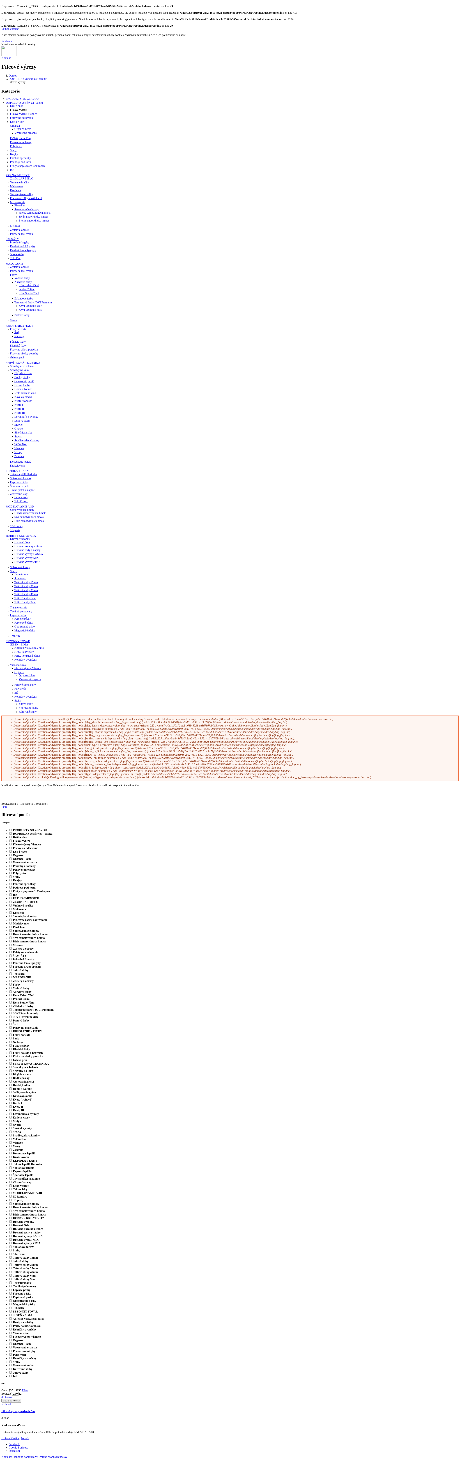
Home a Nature (23, 389)
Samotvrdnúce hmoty (26, 209)
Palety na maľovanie (21, 233)
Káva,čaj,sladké (23, 396)
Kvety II (19, 408)
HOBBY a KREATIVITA (21, 535)
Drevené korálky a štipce (28, 546)
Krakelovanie (17, 465)
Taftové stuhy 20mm (26, 586)
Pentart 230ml (26, 289)
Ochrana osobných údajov (52, 1456)
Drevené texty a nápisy (27, 550)
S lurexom (20, 578)
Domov (13, 75)
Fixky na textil (18, 329)
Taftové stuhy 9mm (25, 602)
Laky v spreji (21, 497)
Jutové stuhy (17, 254)
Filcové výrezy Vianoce (23, 113)
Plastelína (19, 205)
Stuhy (13, 150)
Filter (25, 1390)
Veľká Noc (20, 444)
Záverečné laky (18, 493)
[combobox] (20, 1393)
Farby (13, 274)
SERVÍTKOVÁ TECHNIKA (23, 362)
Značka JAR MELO (21, 178)
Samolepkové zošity (21, 194)
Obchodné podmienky (24, 1456)
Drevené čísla (22, 542)
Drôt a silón (16, 105)
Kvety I (18, 404)
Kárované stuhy (28, 711)
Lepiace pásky (18, 615)
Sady (17, 332)
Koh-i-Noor (17, 121)
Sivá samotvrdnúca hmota (33, 216)
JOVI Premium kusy (30, 309)
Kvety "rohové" (23, 400)
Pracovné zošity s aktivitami (26, 198)
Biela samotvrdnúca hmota (34, 220)
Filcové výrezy (18, 109)
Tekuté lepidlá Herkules (23, 474)
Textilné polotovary (21, 611)
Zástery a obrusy (19, 229)
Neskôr (25, 1438)
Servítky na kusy (19, 370)
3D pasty (15, 530)
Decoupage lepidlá (20, 461)
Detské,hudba (22, 385)
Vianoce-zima (18, 664)
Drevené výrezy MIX (26, 557)
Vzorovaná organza (25, 132)
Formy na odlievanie (21, 117)
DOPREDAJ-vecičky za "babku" (28, 78)
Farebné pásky (22, 618)
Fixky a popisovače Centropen (27, 165)
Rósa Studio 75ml (29, 293)
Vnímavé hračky (19, 182)
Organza (15, 125)
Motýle (18, 424)
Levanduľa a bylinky (26, 416)
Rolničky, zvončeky (25, 659)
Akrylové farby (23, 281)
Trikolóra (15, 258)
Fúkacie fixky (18, 341)
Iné (12, 169)
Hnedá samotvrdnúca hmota (34, 212)
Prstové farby (21, 315)
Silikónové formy (20, 567)
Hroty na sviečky (24, 651)
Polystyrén (16, 146)
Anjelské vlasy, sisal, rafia (29, 647)
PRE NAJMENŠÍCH (18, 175)
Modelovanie (17, 202)
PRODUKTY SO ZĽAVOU (22, 98)
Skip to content (10, 28)
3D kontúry (16, 526)
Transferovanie (18, 607)
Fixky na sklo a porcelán (24, 349)
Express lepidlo (18, 482)
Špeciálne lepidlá (19, 486)
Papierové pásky (23, 622)
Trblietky (15, 635)
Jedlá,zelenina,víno (25, 393)
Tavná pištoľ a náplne (22, 490)
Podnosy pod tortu (20, 161)
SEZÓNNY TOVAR (18, 641)
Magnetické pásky (24, 630)
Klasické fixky (18, 345)
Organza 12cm (22, 128)
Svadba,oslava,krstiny (26, 440)
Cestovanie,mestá (24, 381)
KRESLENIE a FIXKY (19, 325)
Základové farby (23, 298)
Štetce (13, 320)
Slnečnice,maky (23, 432)
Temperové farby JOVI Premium (33, 302)
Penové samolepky (20, 142)
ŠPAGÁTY (12, 239)
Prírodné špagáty (19, 242)
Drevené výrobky (20, 538)
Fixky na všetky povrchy (24, 353)
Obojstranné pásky (25, 626)
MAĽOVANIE (14, 263)
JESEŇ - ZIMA (19, 644)
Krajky (14, 154)
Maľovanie (16, 186)
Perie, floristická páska (27, 655)
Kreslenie (15, 190)
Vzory (18, 452)
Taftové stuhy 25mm (26, 590)
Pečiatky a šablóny (20, 138)
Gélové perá (17, 357)
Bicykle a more (23, 373)
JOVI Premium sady (30, 305)
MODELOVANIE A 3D (20, 506)
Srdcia (18, 436)
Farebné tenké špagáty (22, 246)
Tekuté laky (21, 501)
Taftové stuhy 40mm (26, 594)
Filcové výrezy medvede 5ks (18, 1411)
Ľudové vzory (22, 420)
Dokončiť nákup (10, 1438)
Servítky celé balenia (22, 366)
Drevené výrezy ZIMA (27, 561)
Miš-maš (15, 225)
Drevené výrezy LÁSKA (28, 553)
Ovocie (18, 428)
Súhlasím (6, 41)
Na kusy (19, 336)
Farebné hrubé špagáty (23, 250)
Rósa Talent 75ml (29, 285)
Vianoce (19, 448)
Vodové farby (22, 278)
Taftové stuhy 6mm (25, 598)
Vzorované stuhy (28, 707)
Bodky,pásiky (22, 377)
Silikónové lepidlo (20, 478)
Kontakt (6, 57)
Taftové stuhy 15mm (26, 582)
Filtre (4, 806)
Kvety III (19, 412)
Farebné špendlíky (20, 158)
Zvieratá (19, 456)
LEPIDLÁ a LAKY (17, 470)
